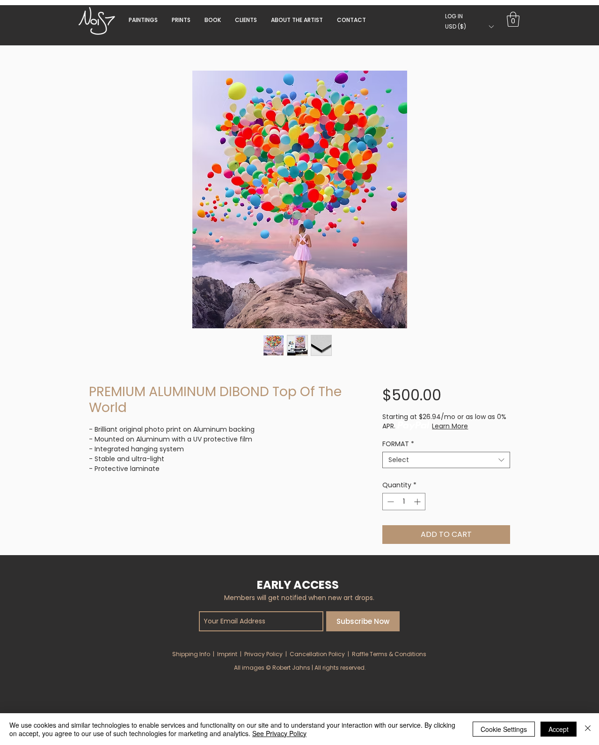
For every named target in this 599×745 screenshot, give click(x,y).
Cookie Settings (504, 729)
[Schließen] (587, 729)
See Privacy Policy (279, 733)
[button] (212, 19)
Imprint (227, 654)
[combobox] (446, 460)
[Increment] (418, 501)
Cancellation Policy (317, 654)
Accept (558, 729)
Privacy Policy (263, 654)
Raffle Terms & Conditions (389, 654)
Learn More (450, 426)
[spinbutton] (403, 501)
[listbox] (469, 26)
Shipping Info (191, 654)
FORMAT (398, 444)
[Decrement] (389, 501)
